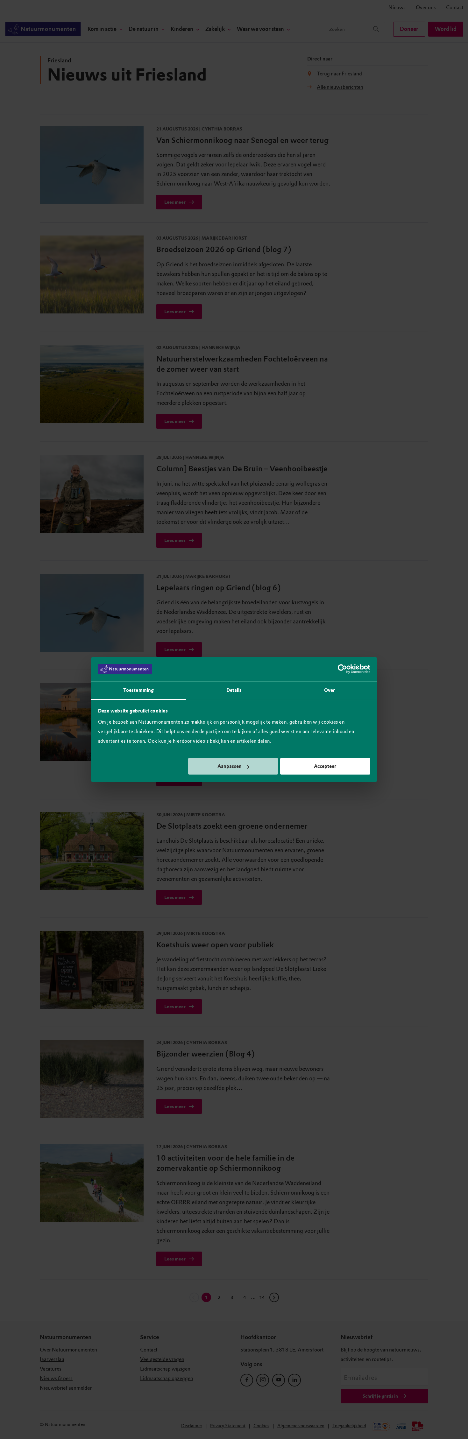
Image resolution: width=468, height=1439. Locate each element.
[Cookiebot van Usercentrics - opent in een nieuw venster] (342, 669)
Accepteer (325, 766)
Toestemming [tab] (138, 690)
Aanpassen (229, 766)
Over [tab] (329, 690)
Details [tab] (234, 690)
